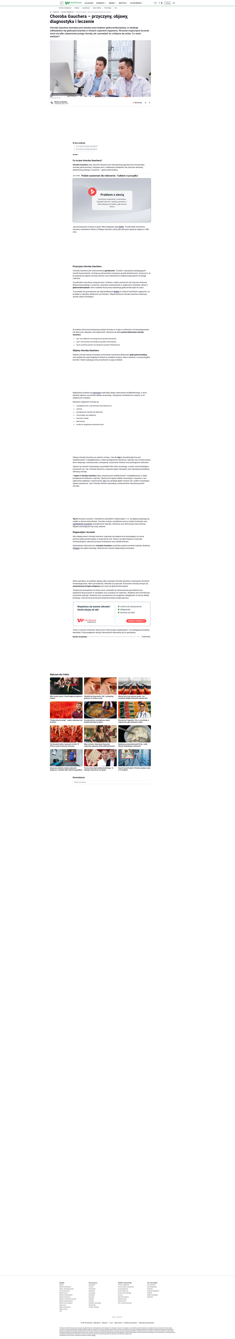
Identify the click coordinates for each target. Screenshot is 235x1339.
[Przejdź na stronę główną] (62, 4)
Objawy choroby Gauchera (85, 152)
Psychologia (107, 8)
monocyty (97, 393)
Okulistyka (91, 1299)
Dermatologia (92, 1289)
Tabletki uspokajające (152, 1295)
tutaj (94, 1335)
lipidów (116, 291)
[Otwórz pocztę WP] (155, 3)
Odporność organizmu (123, 1297)
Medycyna (122, 3)
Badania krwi (62, 1305)
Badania (77, 8)
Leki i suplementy (151, 1284)
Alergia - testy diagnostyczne (66, 1289)
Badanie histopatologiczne (66, 1301)
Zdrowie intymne (122, 1301)
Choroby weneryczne (123, 1291)
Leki (115, 8)
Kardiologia (91, 1295)
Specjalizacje (86, 8)
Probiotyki (149, 1293)
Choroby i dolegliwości (65, 8)
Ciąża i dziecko (97, 8)
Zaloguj (168, 3)
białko (121, 227)
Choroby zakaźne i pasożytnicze (126, 1287)
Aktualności (89, 3)
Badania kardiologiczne (65, 1287)
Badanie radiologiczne (64, 1307)
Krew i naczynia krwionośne (125, 1303)
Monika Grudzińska (60, 102)
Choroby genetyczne (123, 1289)
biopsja (76, 548)
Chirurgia (91, 1287)
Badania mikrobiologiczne (65, 1295)
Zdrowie (111, 3)
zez (104, 481)
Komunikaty (100, 3)
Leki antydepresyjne (152, 1287)
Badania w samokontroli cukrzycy (67, 1299)
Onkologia (91, 1301)
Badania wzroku (63, 1309)
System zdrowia (135, 3)
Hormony (120, 1295)
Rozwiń (75, 154)
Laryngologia (92, 1293)
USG (60, 1311)
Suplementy (150, 1297)
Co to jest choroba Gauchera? (86, 146)
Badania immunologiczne (65, 1303)
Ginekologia (92, 1291)
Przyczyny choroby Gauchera (86, 149)
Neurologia (91, 1297)
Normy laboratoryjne (64, 1291)
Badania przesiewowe (64, 1297)
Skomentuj (138, 103)
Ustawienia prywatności (146, 1323)
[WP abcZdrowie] (75, 3)
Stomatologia (92, 1305)
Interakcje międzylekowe (153, 1291)
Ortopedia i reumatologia (95, 1303)
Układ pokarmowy (122, 1299)
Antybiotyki (150, 1289)
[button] (160, 3)
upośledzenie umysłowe (82, 524)
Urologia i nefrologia (94, 1307)
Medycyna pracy (63, 1293)
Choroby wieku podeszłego (124, 1293)
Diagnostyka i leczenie (84, 155)
